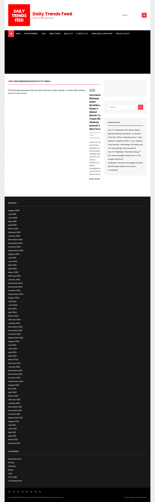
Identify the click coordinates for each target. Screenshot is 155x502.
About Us (68, 33)
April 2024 (12, 312)
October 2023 (14, 334)
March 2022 (13, 396)
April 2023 (12, 356)
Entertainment (31, 33)
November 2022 (15, 374)
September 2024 (15, 294)
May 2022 (12, 388)
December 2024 (15, 283)
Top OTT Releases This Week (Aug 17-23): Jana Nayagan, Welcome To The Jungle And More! (125, 155)
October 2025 (14, 247)
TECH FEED (12, 477)
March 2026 (13, 228)
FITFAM (11, 462)
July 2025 (12, 257)
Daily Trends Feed (52, 14)
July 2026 (12, 214)
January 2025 (14, 279)
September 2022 (15, 381)
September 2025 (15, 250)
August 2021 (13, 421)
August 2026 (13, 210)
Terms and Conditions (101, 33)
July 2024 (12, 301)
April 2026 (12, 225)
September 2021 (15, 417)
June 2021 (12, 428)
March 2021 (13, 439)
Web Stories (54, 33)
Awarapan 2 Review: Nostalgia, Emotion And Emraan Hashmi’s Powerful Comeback (125, 166)
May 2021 (12, 432)
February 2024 (14, 319)
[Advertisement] (77, 55)
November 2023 (15, 330)
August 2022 (13, 385)
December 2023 (15, 327)
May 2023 (12, 352)
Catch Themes (141, 497)
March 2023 (13, 359)
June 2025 (12, 261)
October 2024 (14, 290)
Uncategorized (15, 480)
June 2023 (12, 348)
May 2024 (12, 308)
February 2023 (14, 363)
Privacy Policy (123, 33)
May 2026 (12, 221)
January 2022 (14, 403)
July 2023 (12, 345)
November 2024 (15, 287)
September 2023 (15, 337)
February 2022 (14, 399)
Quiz (44, 33)
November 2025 (15, 243)
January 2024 (14, 323)
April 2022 (12, 392)
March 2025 (13, 272)
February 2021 (14, 443)
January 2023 (14, 367)
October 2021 (14, 414)
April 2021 (12, 436)
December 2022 (15, 370)
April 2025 (12, 268)
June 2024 (12, 305)
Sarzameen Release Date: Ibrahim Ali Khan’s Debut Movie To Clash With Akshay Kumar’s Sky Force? (96, 112)
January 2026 (14, 236)
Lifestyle (12, 466)
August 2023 (13, 341)
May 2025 (12, 265)
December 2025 (15, 239)
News (18, 33)
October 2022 (14, 377)
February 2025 (14, 276)
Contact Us (82, 33)
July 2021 (12, 425)
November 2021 (15, 410)
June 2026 (12, 217)
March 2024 (13, 316)
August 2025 (13, 254)
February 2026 (14, 232)
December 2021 (15, 407)
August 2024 (13, 297)
